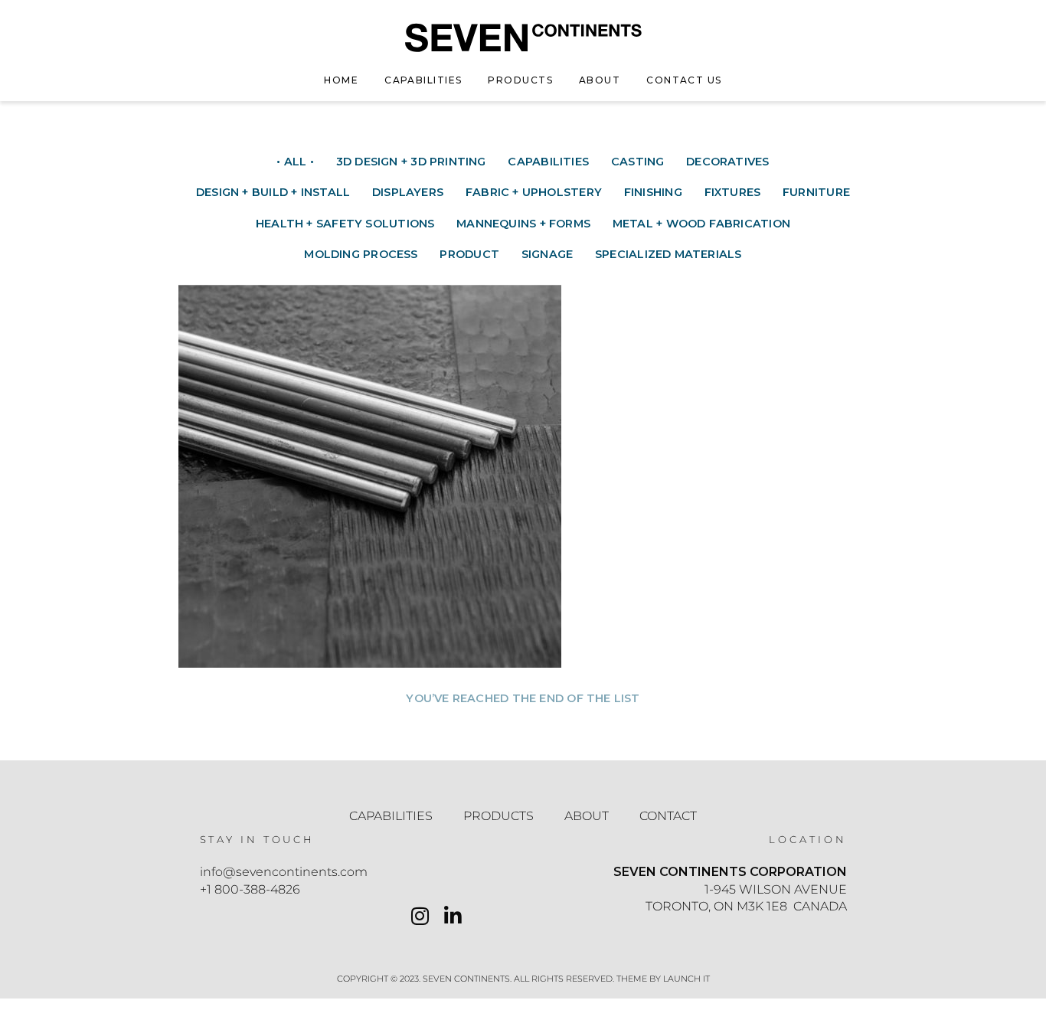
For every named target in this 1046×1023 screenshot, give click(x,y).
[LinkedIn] (453, 918)
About (599, 80)
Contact (668, 816)
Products (520, 80)
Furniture (816, 192)
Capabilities (423, 80)
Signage (547, 254)
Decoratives (727, 161)
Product (469, 254)
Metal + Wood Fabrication (701, 223)
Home (341, 80)
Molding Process (360, 254)
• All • (295, 161)
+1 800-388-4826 (250, 889)
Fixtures (732, 192)
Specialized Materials (668, 254)
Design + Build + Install (273, 192)
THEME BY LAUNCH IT (663, 978)
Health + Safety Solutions (345, 223)
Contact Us (683, 80)
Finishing (653, 192)
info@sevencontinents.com (284, 871)
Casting (638, 161)
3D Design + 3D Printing (411, 161)
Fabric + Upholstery (534, 192)
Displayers (407, 192)
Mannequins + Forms (523, 223)
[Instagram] (420, 918)
